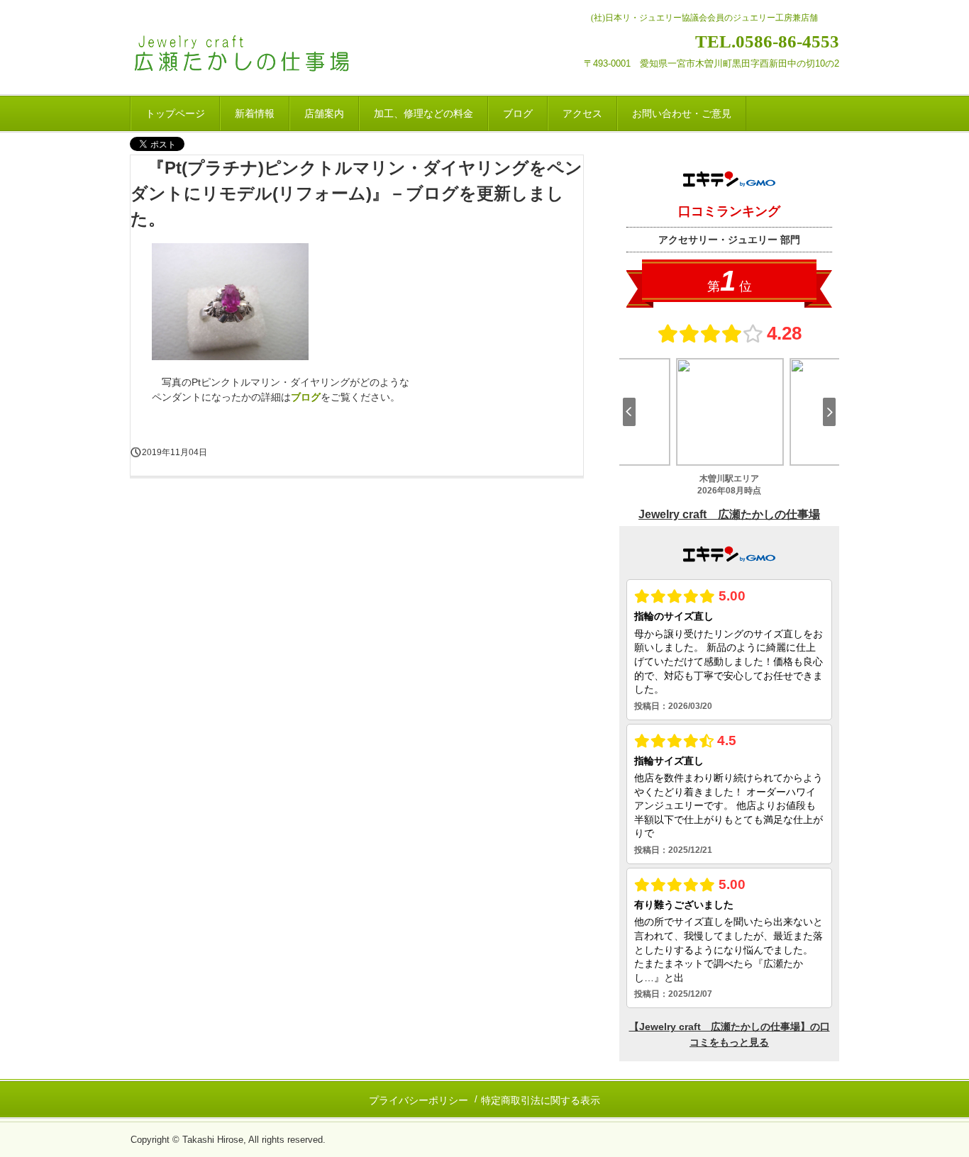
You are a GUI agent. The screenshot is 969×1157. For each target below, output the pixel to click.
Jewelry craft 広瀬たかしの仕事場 (262, 55)
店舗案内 (324, 113)
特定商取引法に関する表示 (540, 1100)
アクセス (582, 113)
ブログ (518, 113)
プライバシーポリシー (418, 1100)
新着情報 (255, 113)
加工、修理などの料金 (423, 113)
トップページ (175, 113)
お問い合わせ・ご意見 (681, 113)
